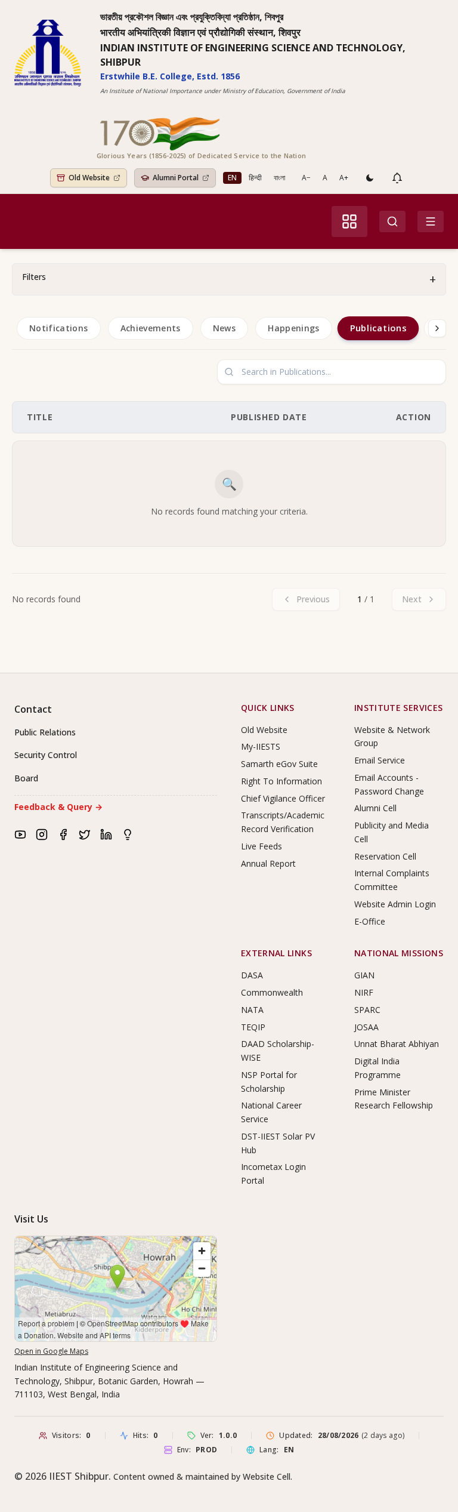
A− (306, 178)
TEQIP (253, 1027)
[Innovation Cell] (128, 834)
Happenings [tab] (294, 328)
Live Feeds (261, 846)
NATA (252, 1009)
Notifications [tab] (58, 328)
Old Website (264, 729)
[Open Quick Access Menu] (349, 221)
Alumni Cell (375, 808)
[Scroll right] (437, 328)
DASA (252, 975)
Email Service (379, 760)
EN (232, 178)
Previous (313, 599)
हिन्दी (255, 178)
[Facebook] (63, 834)
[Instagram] (42, 834)
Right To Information (281, 781)
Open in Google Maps (51, 1351)
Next (412, 599)
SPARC (367, 1009)
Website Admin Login (395, 904)
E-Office (369, 921)
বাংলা (279, 178)
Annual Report (268, 863)
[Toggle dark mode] (369, 178)
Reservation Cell (385, 856)
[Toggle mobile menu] (430, 221)
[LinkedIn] (106, 834)
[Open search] (392, 221)
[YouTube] (20, 834)
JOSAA (366, 1027)
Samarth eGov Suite (279, 763)
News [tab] (224, 328)
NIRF (363, 992)
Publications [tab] (377, 328)
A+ (343, 178)
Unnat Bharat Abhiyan (396, 1043)
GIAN (364, 975)
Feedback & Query (58, 806)
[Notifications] (397, 178)
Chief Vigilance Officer (283, 798)
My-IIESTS (260, 746)
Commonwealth (272, 992)
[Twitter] (85, 834)
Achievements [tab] (150, 328)
